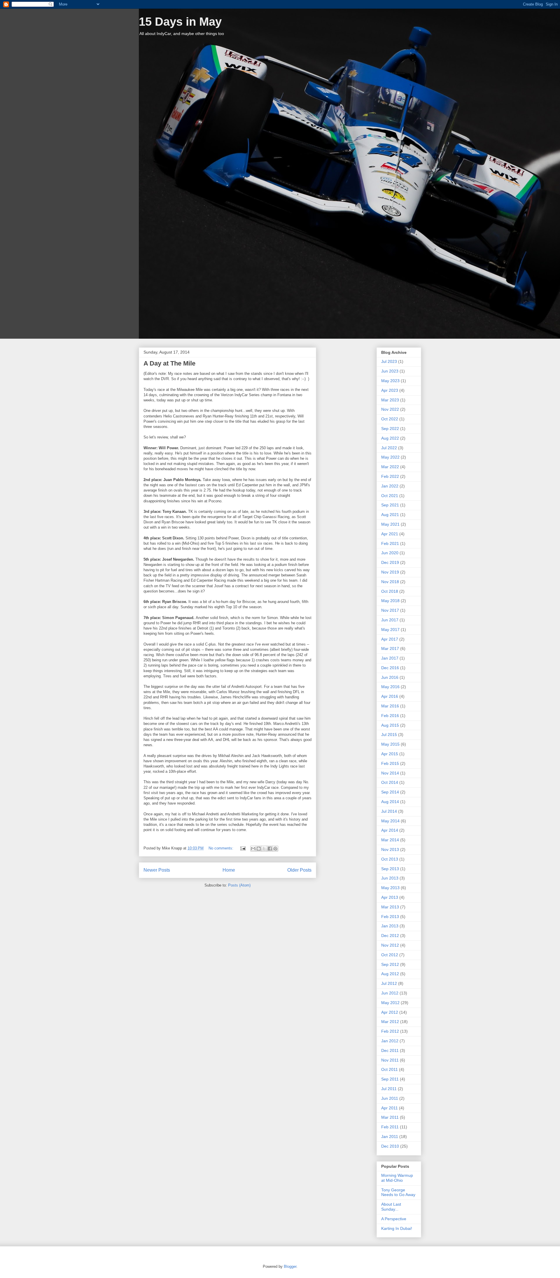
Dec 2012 (390, 935)
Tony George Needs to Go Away (398, 1192)
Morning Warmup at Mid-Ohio (397, 1178)
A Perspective (393, 1218)
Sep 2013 (390, 868)
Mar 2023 (390, 400)
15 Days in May (180, 21)
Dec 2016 (390, 667)
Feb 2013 (390, 916)
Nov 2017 (390, 610)
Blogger (290, 1266)
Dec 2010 (390, 1146)
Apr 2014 (389, 830)
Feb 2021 (390, 543)
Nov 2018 (390, 581)
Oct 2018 (389, 591)
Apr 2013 (389, 897)
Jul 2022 (389, 447)
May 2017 (390, 629)
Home (229, 870)
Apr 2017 (389, 639)
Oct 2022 (389, 419)
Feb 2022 (390, 476)
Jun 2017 (389, 620)
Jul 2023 (389, 361)
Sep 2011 (390, 1079)
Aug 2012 (390, 973)
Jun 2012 (389, 993)
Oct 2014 (389, 782)
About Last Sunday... (391, 1206)
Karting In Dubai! (396, 1228)
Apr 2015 (389, 753)
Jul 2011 (389, 1088)
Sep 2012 (390, 964)
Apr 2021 (389, 534)
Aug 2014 (390, 801)
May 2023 (390, 380)
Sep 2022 (390, 428)
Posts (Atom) (239, 885)
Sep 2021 (390, 505)
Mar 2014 (390, 840)
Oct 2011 (389, 1069)
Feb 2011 (390, 1127)
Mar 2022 (390, 466)
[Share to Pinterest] (275, 849)
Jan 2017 (389, 658)
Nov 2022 (390, 409)
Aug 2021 (390, 514)
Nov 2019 (390, 572)
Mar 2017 (390, 648)
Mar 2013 (390, 907)
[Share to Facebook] (270, 849)
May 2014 (390, 821)
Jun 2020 (389, 552)
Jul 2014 (389, 811)
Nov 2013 (390, 849)
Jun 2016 (389, 677)
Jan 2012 (389, 1041)
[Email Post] (242, 848)
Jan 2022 (389, 486)
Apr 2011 (389, 1108)
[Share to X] (264, 849)
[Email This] (253, 849)
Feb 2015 (390, 763)
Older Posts (299, 870)
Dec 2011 (390, 1050)
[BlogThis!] (259, 849)
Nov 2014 (390, 773)
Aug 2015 (390, 725)
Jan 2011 (389, 1136)
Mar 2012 (390, 1021)
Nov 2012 (390, 945)
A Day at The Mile (169, 363)
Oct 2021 (389, 495)
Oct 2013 (389, 859)
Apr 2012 (389, 1012)
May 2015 (390, 744)
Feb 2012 (390, 1031)
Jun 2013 (389, 878)
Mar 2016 (390, 706)
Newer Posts (157, 870)
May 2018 (390, 600)
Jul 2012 (389, 983)
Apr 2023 (389, 390)
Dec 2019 (390, 562)
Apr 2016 (389, 696)
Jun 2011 (389, 1098)
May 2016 (390, 686)
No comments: (222, 848)
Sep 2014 (390, 792)
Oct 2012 (389, 954)
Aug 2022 (390, 438)
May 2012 (390, 1002)
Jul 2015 (389, 734)
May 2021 (390, 524)
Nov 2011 (390, 1060)
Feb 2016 (390, 715)
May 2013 (390, 887)
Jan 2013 (389, 926)
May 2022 (390, 457)
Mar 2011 (390, 1117)
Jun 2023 (389, 371)
